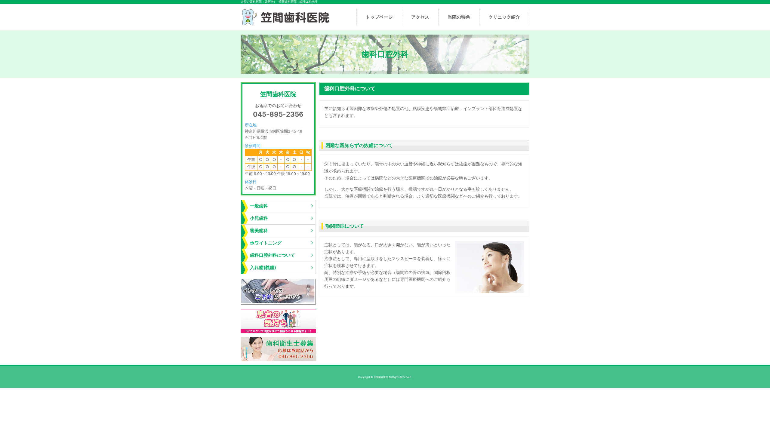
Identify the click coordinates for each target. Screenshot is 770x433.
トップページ (379, 17)
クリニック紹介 (504, 17)
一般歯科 (259, 206)
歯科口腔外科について (272, 255)
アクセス (420, 17)
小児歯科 (259, 218)
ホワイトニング (266, 243)
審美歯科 (259, 230)
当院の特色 (459, 17)
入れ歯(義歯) (263, 267)
